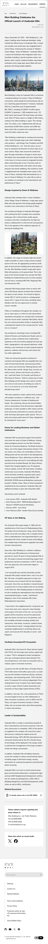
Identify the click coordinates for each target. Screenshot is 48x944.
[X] (10, 841)
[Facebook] (16, 841)
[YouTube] (10, 929)
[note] (6, 929)
